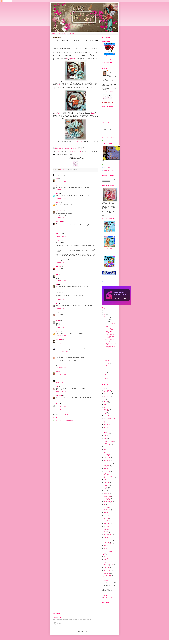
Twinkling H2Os (107, 558)
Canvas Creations (107, 417)
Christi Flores (58, 266)
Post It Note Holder (107, 509)
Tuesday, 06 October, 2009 (61, 182)
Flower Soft (106, 459)
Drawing (105, 435)
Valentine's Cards (107, 561)
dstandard (58, 379)
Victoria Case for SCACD (108, 564)
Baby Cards (106, 401)
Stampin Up (66, 171)
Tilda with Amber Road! (109, 334)
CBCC (105, 421)
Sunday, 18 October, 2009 (61, 407)
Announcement (107, 396)
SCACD (105, 514)
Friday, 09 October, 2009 (61, 367)
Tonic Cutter (68, 151)
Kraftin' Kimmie (107, 482)
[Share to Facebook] (74, 169)
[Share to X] (73, 169)
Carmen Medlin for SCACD (109, 418)
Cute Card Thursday (108, 431)
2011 (105, 312)
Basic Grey (106, 403)
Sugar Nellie (106, 537)
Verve (105, 562)
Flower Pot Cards (107, 457)
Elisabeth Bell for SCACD (109, 441)
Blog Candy (106, 411)
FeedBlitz (109, 182)
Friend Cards (106, 462)
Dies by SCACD (107, 434)
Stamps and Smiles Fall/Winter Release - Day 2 (109, 356)
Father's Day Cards (107, 454)
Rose (57, 284)
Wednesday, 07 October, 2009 (62, 343)
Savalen (60, 255)
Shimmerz (106, 520)
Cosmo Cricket (106, 429)
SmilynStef (58, 371)
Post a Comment (57, 409)
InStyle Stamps (107, 473)
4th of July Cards (107, 392)
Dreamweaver (106, 437)
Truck (105, 555)
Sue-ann (57, 403)
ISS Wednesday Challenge (109, 478)
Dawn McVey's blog (74, 86)
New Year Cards (107, 503)
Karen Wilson (59, 339)
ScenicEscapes (106, 515)
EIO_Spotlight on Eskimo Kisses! (110, 326)
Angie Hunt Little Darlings (109, 395)
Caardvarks (92, 114)
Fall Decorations (107, 452)
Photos (105, 504)
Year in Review (107, 577)
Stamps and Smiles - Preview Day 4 (109, 350)
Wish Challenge (107, 573)
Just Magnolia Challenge (109, 481)
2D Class (105, 387)
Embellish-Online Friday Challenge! (109, 337)
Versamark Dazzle (86, 57)
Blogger (90, 631)
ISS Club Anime (107, 474)
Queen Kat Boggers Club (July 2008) (110, 605)
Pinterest (105, 506)
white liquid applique (70, 58)
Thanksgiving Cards (108, 551)
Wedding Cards (107, 567)
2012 (105, 310)
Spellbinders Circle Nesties (76, 151)
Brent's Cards (106, 415)
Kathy (57, 386)
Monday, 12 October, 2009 (61, 399)
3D (104, 389)
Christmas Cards (107, 424)
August (106, 365)
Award (105, 400)
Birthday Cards (107, 409)
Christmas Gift (107, 427)
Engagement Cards (107, 445)
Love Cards (106, 487)
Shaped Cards (106, 518)
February (107, 377)
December (107, 318)
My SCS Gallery (61, 33)
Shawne (57, 186)
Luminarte (106, 489)
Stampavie (106, 531)
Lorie (57, 178)
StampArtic (57, 114)
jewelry (105, 479)
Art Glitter (106, 398)
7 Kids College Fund (59, 171)
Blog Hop (105, 412)
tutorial (58, 84)
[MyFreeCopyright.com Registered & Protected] (109, 599)
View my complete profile (107, 91)
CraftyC (57, 193)
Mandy (57, 274)
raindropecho (58, 332)
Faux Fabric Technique (108, 456)
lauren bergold (59, 395)
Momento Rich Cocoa (74, 57)
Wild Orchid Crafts (107, 570)
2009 (105, 316)
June (106, 369)
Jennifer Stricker (59, 221)
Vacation (105, 559)
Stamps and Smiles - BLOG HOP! (110, 344)
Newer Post (55, 412)
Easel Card (106, 438)
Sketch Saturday (107, 523)
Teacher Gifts (106, 547)
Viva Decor (106, 566)
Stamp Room (106, 529)
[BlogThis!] (72, 169)
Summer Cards (107, 539)
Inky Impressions (107, 471)
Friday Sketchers (107, 460)
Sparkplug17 (58, 202)
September (107, 363)
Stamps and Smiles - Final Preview (110, 347)
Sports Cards (106, 526)
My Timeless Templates (108, 501)
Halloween (106, 468)
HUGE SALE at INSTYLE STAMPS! (109, 332)
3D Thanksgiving (107, 390)
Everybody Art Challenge (109, 448)
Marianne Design (107, 496)
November (107, 320)
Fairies (105, 449)
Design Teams (71, 33)
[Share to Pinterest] (76, 169)
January (107, 378)
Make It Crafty (107, 495)
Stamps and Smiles (75, 47)
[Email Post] (69, 169)
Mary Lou (58, 320)
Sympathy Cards (107, 545)
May (106, 371)
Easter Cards (106, 440)
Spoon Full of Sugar (108, 525)
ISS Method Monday (108, 476)
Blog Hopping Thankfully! (110, 323)
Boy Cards (106, 414)
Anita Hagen (58, 356)
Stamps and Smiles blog (77, 141)
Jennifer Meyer (59, 210)
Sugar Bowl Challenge (108, 536)
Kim (61, 169)
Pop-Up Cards (106, 507)
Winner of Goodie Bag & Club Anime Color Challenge (110, 340)
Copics (54, 57)
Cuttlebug (105, 432)
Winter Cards (78, 171)
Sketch (105, 522)
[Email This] (71, 169)
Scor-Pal (57, 151)
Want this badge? (109, 55)
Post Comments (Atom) (63, 414)
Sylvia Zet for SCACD (108, 544)
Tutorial (105, 556)
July (106, 367)
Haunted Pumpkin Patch (110, 328)
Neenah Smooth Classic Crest (62, 150)
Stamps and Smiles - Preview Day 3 (109, 352)
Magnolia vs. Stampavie (108, 492)
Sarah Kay (106, 512)
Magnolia (105, 490)
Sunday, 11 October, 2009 (61, 375)
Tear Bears (106, 548)
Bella (104, 407)
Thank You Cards (107, 550)
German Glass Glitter (108, 464)
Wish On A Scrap (107, 575)
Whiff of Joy (106, 569)
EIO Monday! (107, 361)
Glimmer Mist (106, 465)
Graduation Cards (107, 467)
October (106, 322)
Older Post (96, 412)
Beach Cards (106, 404)
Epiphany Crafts (107, 446)
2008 (105, 381)
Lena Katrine (58, 233)
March (106, 375)
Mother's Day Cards (108, 500)
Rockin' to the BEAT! (109, 330)
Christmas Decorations (108, 426)
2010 (105, 314)
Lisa (56, 312)
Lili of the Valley (107, 486)
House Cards (106, 470)
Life (104, 484)
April (106, 373)
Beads (105, 406)
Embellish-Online (107, 443)
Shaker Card (106, 517)
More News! (107, 359)
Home (53, 33)
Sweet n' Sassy (107, 542)
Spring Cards (106, 528)
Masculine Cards (107, 498)
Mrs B (57, 303)
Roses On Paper (107, 511)
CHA (104, 423)
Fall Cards (105, 451)
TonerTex (105, 553)
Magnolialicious (107, 493)
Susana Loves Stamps (108, 540)
